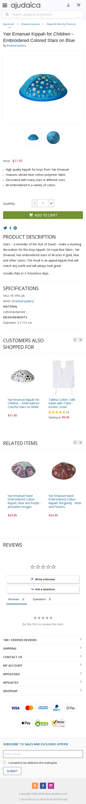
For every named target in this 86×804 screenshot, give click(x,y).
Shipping (9, 648)
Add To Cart (46, 215)
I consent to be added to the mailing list (32, 763)
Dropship (10, 691)
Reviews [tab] (13, 599)
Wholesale (11, 674)
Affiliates (10, 682)
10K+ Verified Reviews (20, 640)
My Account (13, 665)
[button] (33, 137)
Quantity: (9, 203)
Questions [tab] (39, 599)
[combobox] (43, 14)
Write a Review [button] (45, 579)
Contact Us (12, 657)
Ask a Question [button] (45, 589)
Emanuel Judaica (16, 45)
